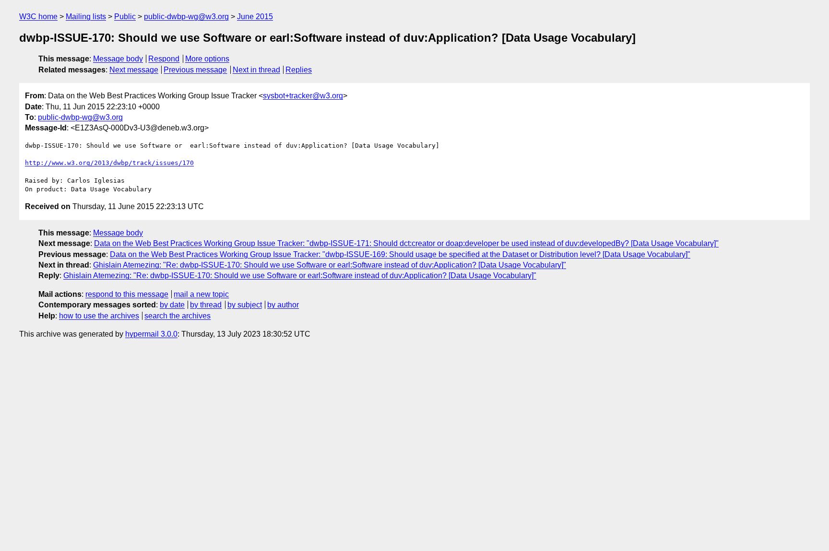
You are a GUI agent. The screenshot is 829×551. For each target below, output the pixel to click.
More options (207, 59)
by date (172, 305)
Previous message (195, 70)
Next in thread (256, 70)
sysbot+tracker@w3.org (303, 96)
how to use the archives (99, 316)
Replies (298, 70)
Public (125, 16)
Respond (163, 59)
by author (283, 305)
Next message (133, 70)
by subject (244, 305)
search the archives (177, 316)
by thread (206, 305)
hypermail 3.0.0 (151, 334)
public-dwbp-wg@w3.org (186, 16)
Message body (118, 59)
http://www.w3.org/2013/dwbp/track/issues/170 (109, 162)
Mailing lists (86, 16)
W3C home (38, 16)
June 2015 (255, 16)
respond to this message (126, 294)
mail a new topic (201, 294)
